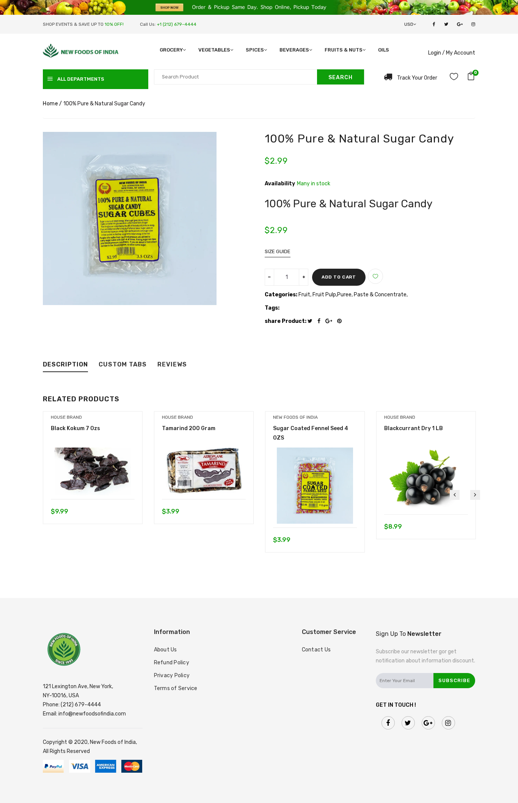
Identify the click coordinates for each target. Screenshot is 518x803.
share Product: (285, 321)
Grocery (171, 50)
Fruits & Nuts (344, 50)
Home (50, 103)
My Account (460, 53)
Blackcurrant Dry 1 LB (413, 428)
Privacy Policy (172, 675)
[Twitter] (312, 321)
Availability (280, 183)
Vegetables (214, 50)
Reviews (172, 365)
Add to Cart (339, 277)
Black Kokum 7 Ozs (75, 428)
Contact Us (316, 649)
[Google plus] (330, 321)
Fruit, (305, 294)
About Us (165, 649)
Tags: (272, 308)
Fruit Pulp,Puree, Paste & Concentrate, (360, 294)
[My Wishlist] (454, 78)
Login (434, 53)
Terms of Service (176, 688)
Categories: (281, 294)
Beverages (294, 50)
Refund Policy (171, 662)
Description (65, 365)
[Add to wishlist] (375, 276)
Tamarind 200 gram (188, 428)
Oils (383, 50)
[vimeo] (341, 321)
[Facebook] (320, 321)
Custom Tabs (123, 365)
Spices (255, 50)
